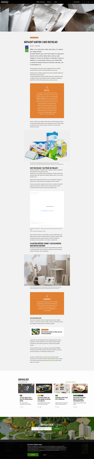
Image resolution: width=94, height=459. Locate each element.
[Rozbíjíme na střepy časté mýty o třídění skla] (62, 388)
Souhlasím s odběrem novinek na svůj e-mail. (48, 433)
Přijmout (33, 454)
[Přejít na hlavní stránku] (7, 2)
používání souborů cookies (37, 451)
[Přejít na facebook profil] (84, 2)
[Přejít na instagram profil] (88, 2)
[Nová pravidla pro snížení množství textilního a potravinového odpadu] (80, 388)
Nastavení (44, 454)
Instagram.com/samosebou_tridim (39, 231)
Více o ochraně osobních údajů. (47, 433)
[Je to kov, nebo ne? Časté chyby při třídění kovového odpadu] (26, 388)
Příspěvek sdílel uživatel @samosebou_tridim (47, 225)
